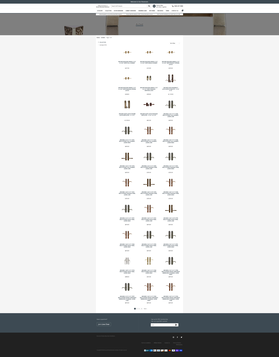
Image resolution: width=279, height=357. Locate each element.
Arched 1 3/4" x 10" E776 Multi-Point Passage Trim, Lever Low (149, 182)
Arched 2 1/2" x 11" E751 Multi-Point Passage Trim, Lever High (171, 156)
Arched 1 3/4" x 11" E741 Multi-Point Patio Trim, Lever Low (149, 208)
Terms (167, 11)
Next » (145, 308)
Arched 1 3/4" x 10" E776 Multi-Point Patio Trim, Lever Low (171, 208)
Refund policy (179, 344)
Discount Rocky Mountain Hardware (111, 350)
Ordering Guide (142, 11)
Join (103, 324)
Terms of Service (177, 342)
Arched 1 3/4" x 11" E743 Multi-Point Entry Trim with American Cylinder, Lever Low (171, 287)
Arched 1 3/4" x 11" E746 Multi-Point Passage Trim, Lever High (171, 182)
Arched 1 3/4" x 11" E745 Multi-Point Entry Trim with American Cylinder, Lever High (149, 287)
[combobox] (131, 6)
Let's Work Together (161, 7)
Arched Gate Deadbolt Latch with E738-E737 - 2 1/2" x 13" (171, 78)
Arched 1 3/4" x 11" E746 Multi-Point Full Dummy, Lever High (171, 130)
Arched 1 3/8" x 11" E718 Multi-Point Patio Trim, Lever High (127, 261)
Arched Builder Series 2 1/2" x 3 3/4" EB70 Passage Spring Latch (127, 78)
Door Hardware (118, 11)
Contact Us (175, 11)
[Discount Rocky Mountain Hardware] (103, 6)
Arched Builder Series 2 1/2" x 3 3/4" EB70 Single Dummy (149, 52)
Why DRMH (152, 11)
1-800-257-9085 (178, 6)
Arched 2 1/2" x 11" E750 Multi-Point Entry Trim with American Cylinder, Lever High (171, 261)
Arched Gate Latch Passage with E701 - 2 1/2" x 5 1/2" (149, 104)
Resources (160, 11)
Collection (108, 11)
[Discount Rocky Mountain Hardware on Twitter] (181, 337)
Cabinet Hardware (130, 11)
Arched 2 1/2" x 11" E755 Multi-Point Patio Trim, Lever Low (149, 235)
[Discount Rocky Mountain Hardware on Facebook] (177, 337)
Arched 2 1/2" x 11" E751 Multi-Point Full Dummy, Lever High (127, 130)
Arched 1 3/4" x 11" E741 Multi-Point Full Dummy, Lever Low (149, 130)
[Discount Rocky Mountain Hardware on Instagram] (173, 337)
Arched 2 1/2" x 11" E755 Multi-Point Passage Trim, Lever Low (149, 156)
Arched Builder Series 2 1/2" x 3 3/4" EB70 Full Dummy (127, 52)
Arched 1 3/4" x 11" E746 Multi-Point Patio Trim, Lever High (127, 235)
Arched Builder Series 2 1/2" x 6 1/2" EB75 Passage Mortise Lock (149, 78)
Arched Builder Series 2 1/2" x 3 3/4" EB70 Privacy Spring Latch (171, 52)
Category (100, 11)
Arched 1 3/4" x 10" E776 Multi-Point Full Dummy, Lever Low (127, 156)
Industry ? (159, 5)
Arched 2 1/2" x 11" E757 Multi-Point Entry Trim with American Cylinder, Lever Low (127, 287)
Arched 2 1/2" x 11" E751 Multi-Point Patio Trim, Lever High (127, 208)
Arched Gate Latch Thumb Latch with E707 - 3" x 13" (127, 104)
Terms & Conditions (146, 342)
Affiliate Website (157, 342)
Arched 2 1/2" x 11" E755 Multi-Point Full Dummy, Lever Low (171, 104)
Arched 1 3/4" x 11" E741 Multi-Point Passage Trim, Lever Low (127, 182)
